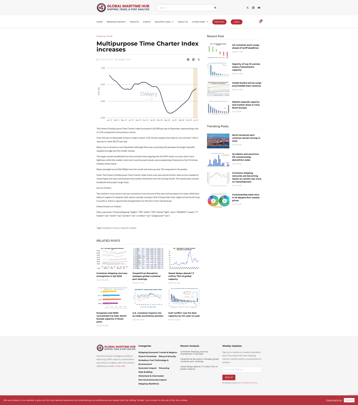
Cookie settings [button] (334, 400)
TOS (242, 383)
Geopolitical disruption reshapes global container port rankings (146, 276)
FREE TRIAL (219, 22)
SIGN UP (229, 377)
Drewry (116, 228)
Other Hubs (198, 22)
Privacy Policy (252, 383)
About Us (183, 22)
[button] (188, 59)
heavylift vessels (128, 228)
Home (99, 22)
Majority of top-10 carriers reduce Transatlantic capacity (246, 67)
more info (120, 366)
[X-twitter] (247, 7)
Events (147, 22)
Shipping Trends (104, 36)
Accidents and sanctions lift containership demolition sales (245, 157)
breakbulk (107, 228)
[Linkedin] (253, 7)
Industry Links (163, 22)
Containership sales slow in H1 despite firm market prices (246, 197)
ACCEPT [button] (349, 400)
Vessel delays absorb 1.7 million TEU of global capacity (181, 276)
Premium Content (116, 22)
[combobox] (187, 7)
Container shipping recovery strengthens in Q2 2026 (194, 352)
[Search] (215, 7)
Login (236, 22)
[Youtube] (259, 7)
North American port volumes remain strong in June (246, 138)
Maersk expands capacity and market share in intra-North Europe (246, 105)
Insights (134, 22)
